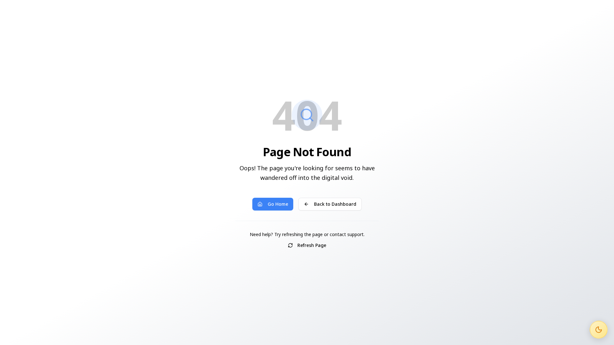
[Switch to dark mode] (599, 330)
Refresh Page (311, 245)
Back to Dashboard (335, 204)
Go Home (278, 204)
